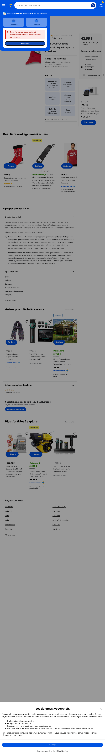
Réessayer (25, 43)
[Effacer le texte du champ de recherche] (89, 5)
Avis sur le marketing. (43, 733)
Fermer (52, 745)
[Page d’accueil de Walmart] (10, 5)
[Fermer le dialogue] (100, 709)
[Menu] (4, 5)
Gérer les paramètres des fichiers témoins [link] (52, 751)
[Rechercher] (93, 5)
